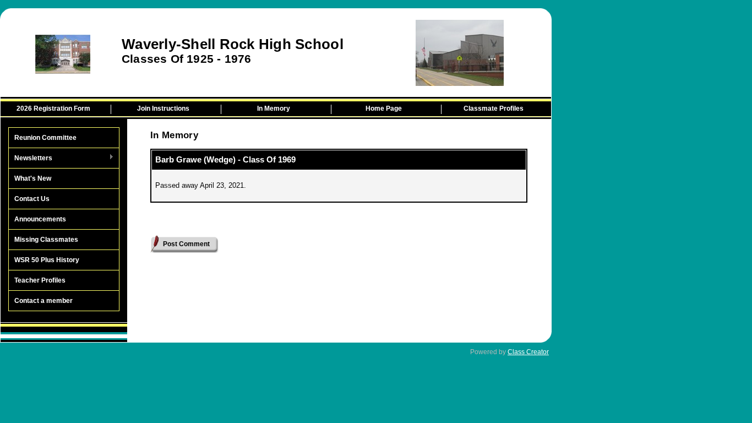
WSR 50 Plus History (46, 260)
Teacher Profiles (40, 280)
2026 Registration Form (53, 108)
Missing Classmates (46, 239)
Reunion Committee (45, 138)
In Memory (273, 108)
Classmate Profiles (494, 108)
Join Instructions (163, 108)
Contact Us (32, 199)
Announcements (40, 219)
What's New (32, 178)
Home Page (384, 108)
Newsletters (30, 158)
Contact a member (43, 301)
